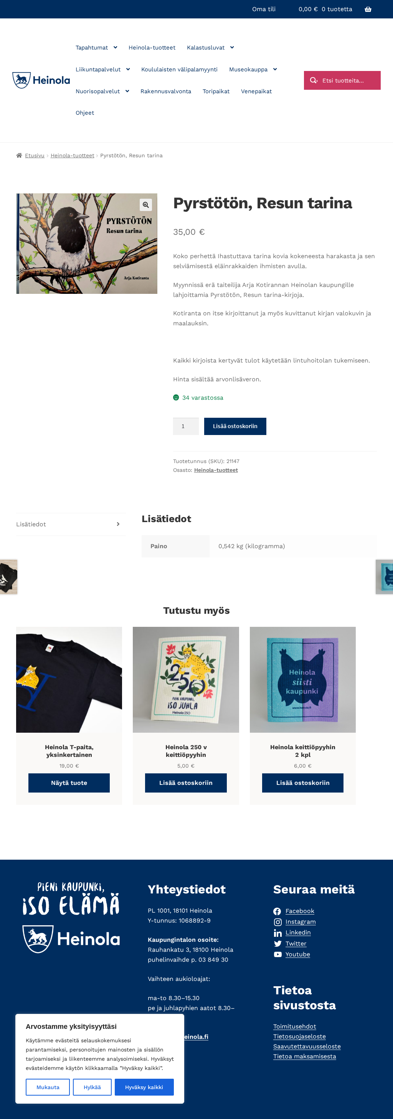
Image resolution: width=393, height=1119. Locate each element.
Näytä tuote (69, 782)
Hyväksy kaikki (144, 1087)
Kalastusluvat (206, 47)
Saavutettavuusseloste (307, 1046)
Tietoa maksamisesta (304, 1056)
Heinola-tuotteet (152, 47)
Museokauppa (248, 69)
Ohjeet (85, 112)
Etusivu (35, 155)
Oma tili (264, 9)
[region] (99, 1059)
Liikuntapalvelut (98, 69)
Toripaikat (216, 91)
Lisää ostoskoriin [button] (186, 782)
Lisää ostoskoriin (235, 426)
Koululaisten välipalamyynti (179, 69)
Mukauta (47, 1087)
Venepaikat (256, 91)
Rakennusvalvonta (165, 91)
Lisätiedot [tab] (31, 524)
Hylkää (92, 1087)
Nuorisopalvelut (98, 91)
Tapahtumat (92, 47)
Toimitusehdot (294, 1026)
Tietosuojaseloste (299, 1036)
